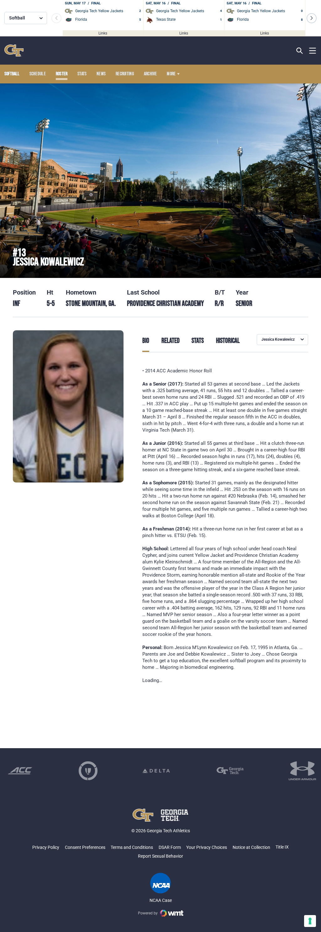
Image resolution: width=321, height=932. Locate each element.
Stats (82, 74)
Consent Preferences (85, 847)
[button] (312, 18)
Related (170, 341)
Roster (62, 74)
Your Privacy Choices (206, 847)
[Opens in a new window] (20, 770)
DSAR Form (170, 847)
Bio (145, 341)
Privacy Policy (45, 847)
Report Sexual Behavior (160, 856)
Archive (150, 74)
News (101, 74)
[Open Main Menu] (312, 50)
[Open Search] (299, 50)
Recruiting (125, 74)
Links (102, 33)
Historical (228, 341)
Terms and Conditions (132, 847)
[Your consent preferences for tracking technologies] (310, 921)
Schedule (37, 74)
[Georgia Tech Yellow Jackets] (14, 50)
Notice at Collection (251, 847)
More (171, 74)
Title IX (282, 846)
